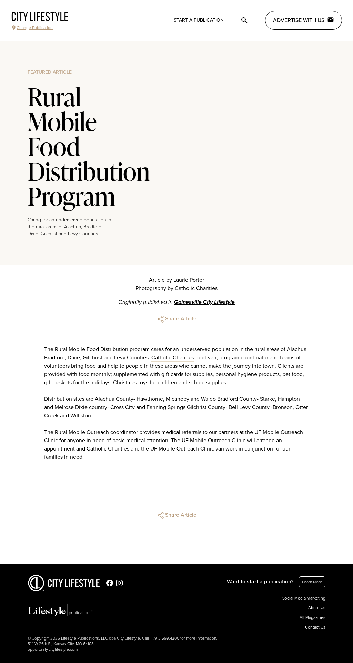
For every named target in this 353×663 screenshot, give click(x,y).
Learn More (312, 582)
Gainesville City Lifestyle (204, 302)
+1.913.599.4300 (164, 638)
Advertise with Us (298, 20)
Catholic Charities (172, 357)
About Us (316, 607)
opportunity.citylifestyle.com (53, 649)
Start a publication (199, 20)
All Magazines (312, 617)
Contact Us (315, 627)
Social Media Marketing (303, 598)
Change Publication (35, 27)
